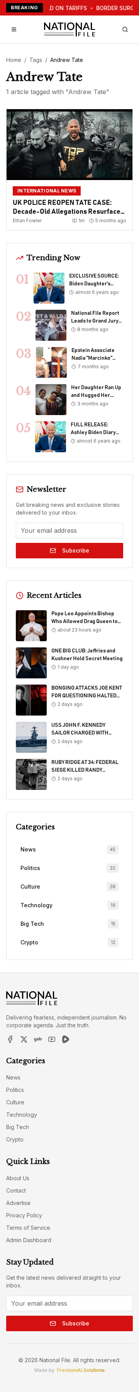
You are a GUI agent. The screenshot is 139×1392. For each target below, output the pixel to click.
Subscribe (75, 550)
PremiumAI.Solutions (81, 1370)
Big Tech (17, 1127)
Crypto (15, 1139)
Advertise (18, 1203)
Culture (15, 1102)
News (13, 1077)
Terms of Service (28, 1227)
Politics (15, 1089)
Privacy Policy (24, 1215)
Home (13, 60)
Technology (21, 1114)
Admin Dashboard (28, 1240)
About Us (17, 1178)
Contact (16, 1190)
